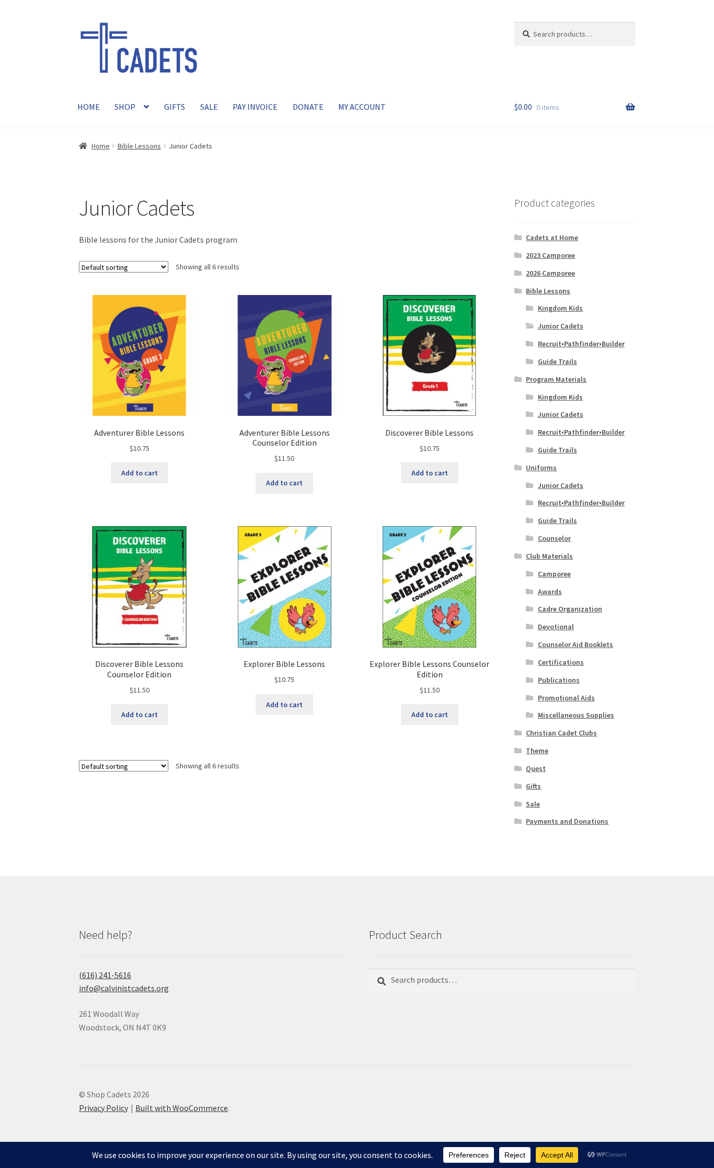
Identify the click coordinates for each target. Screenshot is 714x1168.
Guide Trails (557, 361)
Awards (550, 591)
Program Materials (556, 379)
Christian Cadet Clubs (561, 733)
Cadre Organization (570, 609)
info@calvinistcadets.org (124, 988)
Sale (533, 804)
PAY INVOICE (255, 106)
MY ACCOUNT (362, 106)
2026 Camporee (550, 273)
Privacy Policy (103, 1108)
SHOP (124, 106)
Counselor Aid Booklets (575, 644)
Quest (536, 768)
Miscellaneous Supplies (576, 715)
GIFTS (174, 106)
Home (100, 146)
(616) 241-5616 (105, 975)
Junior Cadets (560, 326)
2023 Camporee (550, 255)
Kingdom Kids (560, 308)
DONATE (308, 106)
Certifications (561, 662)
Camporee (554, 574)
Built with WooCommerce (181, 1108)
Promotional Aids (566, 697)
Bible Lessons (139, 146)
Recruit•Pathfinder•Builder (581, 343)
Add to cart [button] (139, 473)
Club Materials (549, 556)
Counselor (554, 538)
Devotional (556, 626)
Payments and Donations (567, 821)
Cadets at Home (552, 237)
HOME (88, 106)
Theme (537, 750)
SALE (209, 106)
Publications (559, 680)
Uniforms (541, 467)
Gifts (533, 786)
